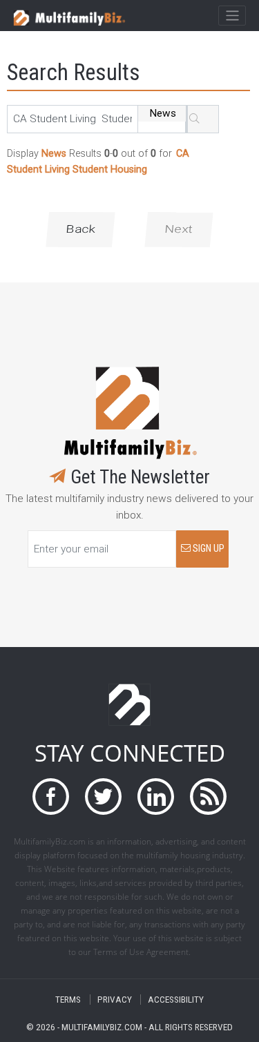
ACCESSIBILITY (176, 999)
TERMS (68, 999)
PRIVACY (114, 999)
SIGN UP (207, 548)
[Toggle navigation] (231, 16)
